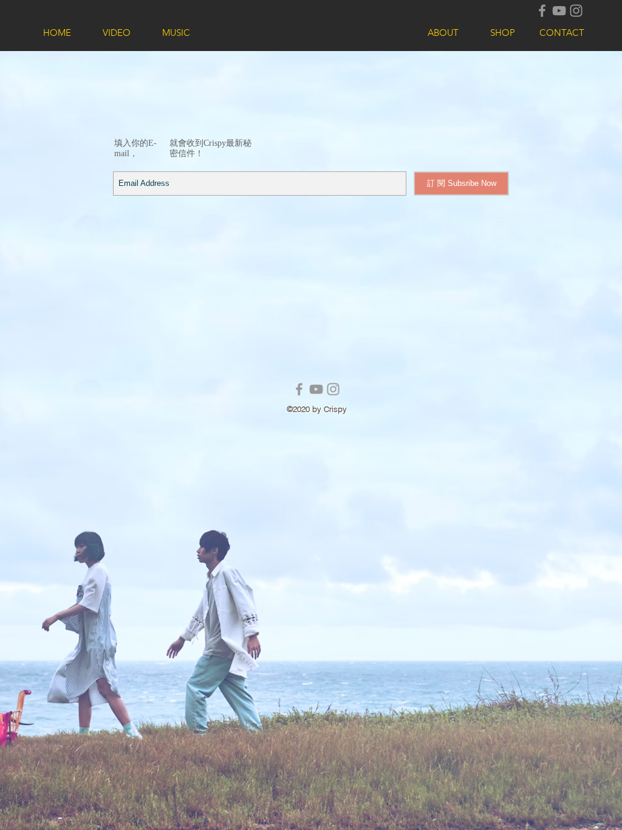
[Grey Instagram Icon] (576, 10)
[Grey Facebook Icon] (542, 10)
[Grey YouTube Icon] (559, 10)
